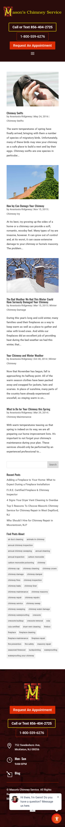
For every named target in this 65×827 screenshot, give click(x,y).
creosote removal (35, 621)
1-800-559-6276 (32, 36)
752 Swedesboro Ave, (27, 745)
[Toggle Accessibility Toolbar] (57, 819)
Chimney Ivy (13, 213)
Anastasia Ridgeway (21, 116)
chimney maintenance (18, 592)
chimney (41, 562)
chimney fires (14, 580)
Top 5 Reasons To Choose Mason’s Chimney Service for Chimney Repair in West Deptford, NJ (32, 510)
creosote (37, 615)
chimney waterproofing (18, 615)
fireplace (12, 632)
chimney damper (34, 574)
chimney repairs (32, 597)
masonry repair (44, 644)
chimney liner (30, 586)
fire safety (29, 644)
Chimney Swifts (15, 113)
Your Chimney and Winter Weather (25, 355)
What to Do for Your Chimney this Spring (28, 409)
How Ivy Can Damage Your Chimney (25, 206)
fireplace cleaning (27, 632)
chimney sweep (33, 603)
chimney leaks (14, 586)
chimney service (15, 603)
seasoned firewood (16, 650)
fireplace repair (38, 638)
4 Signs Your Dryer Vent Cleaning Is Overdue (32, 500)
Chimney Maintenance (19, 416)
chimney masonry (40, 592)
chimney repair (14, 597)
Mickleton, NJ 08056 (27, 749)
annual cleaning (42, 551)
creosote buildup (16, 621)
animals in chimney (35, 539)
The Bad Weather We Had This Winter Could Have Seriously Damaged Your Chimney (30, 300)
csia (48, 621)
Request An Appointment (32, 45)
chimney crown (50, 568)
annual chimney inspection (20, 545)
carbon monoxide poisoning (21, 562)
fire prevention (14, 644)
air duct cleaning (15, 539)
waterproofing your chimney (21, 655)
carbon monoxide (36, 557)
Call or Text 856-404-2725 (32, 27)
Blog (17, 773)
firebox (47, 627)
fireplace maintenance (18, 638)
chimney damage (16, 574)
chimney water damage (39, 609)
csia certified (14, 627)
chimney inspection (33, 580)
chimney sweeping (16, 609)
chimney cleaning (31, 568)
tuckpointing (35, 650)
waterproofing (50, 650)
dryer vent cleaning (32, 627)
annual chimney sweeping (20, 551)
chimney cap (14, 568)
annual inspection (16, 557)
